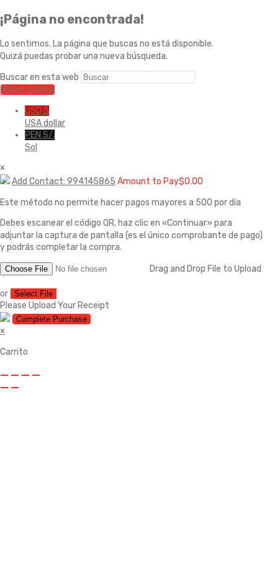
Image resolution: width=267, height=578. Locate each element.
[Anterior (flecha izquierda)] (4, 387)
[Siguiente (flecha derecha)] (15, 387)
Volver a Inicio (28, 89)
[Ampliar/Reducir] (4, 375)
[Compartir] (25, 375)
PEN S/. (40, 141)
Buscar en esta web (40, 77)
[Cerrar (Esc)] (36, 375)
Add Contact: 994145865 (63, 181)
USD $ (45, 116)
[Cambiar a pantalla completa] (15, 375)
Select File (33, 293)
